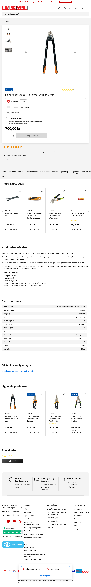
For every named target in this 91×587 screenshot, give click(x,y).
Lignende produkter (75, 173)
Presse (26, 544)
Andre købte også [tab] (13, 183)
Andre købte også (4, 174)
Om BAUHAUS (29, 547)
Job (25, 541)
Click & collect (29, 519)
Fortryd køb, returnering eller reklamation (73, 484)
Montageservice (53, 521)
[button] (12, 461)
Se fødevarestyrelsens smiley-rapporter (35, 555)
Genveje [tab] (27, 505)
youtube (14, 521)
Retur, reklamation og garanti (34, 534)
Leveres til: (15, 101)
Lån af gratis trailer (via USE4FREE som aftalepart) (58, 513)
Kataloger (27, 512)
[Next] (75, 52)
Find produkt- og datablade (56, 524)
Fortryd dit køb (29, 531)
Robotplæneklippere (81, 512)
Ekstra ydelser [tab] (52, 505)
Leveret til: (15, 107)
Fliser (76, 525)
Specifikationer (31, 172)
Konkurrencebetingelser (33, 537)
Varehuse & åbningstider (11, 515)
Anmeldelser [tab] (10, 450)
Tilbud (26, 509)
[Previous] (25, 52)
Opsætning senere (45, 576)
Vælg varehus (25, 107)
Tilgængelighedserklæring (33, 559)
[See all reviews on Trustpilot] (13, 530)
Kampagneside (79, 509)
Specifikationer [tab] (11, 301)
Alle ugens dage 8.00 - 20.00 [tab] (12, 506)
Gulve (76, 519)
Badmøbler (78, 516)
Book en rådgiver (53, 518)
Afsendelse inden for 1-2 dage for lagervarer (48, 487)
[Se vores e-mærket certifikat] (13, 544)
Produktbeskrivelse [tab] (14, 247)
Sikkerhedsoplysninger (60, 172)
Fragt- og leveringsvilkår (33, 528)
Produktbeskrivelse (16, 172)
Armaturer (77, 522)
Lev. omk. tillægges (11, 229)
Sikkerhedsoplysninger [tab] (16, 365)
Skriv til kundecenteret (10, 512)
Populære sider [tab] (79, 505)
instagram (8, 521)
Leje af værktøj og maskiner (57, 509)
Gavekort (50, 528)
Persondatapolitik (30, 551)
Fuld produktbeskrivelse (12, 159)
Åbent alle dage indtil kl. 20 (22, 486)
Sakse (7, 21)
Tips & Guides (29, 516)
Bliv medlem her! (65, 2)
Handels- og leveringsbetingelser (31, 523)
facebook (3, 521)
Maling (76, 529)
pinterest (20, 521)
